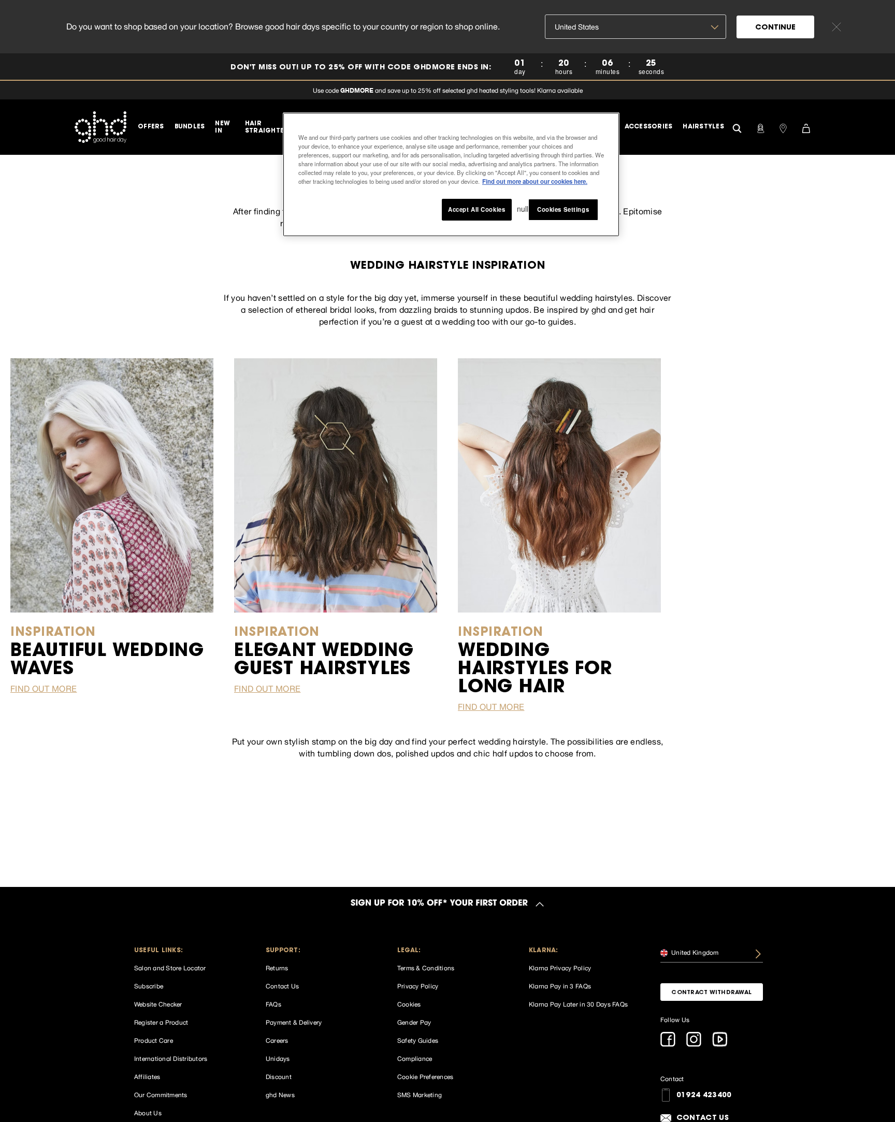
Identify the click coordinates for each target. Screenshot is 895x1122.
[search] (737, 127)
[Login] (760, 127)
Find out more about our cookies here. (534, 181)
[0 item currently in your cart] (806, 127)
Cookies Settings (563, 209)
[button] (185, 951)
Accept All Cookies (476, 209)
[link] (447, 67)
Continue (775, 28)
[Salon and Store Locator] (783, 127)
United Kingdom (694, 952)
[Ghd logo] (100, 126)
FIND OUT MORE (43, 688)
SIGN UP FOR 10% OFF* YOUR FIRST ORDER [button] (439, 904)
